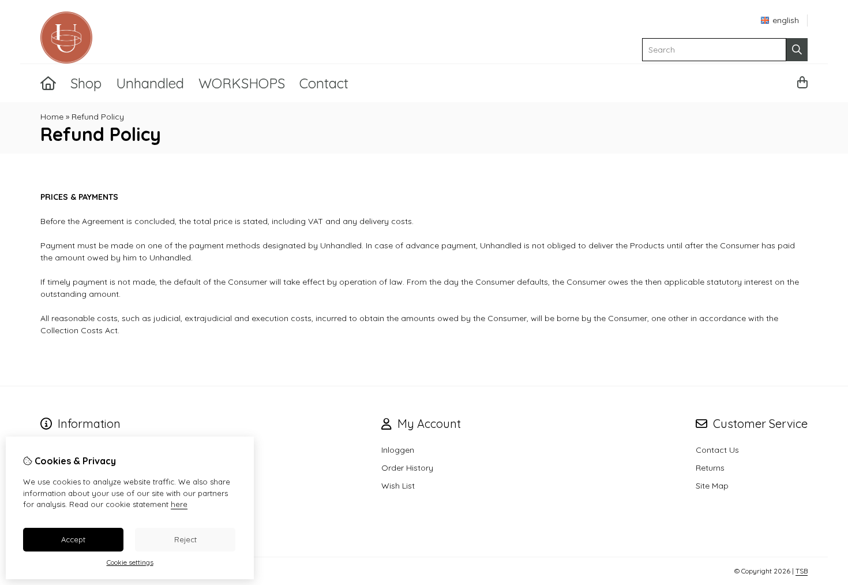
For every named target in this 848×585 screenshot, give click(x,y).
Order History (407, 468)
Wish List (398, 485)
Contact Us (717, 450)
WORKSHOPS (241, 83)
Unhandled (150, 83)
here (179, 504)
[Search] (797, 49)
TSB (802, 571)
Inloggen (397, 450)
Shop (86, 83)
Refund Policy (98, 116)
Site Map (712, 485)
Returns (710, 468)
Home (51, 116)
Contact (323, 83)
